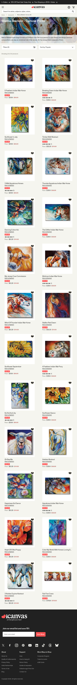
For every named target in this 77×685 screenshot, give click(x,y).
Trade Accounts (42, 659)
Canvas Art (11, 15)
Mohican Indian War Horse (52, 276)
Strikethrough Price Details (27, 668)
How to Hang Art (24, 659)
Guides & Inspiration (25, 665)
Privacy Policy (6, 662)
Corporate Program (43, 656)
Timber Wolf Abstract (50, 137)
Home (3, 15)
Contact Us (22, 672)
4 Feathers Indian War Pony (52, 366)
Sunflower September (13, 366)
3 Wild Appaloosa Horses (14, 183)
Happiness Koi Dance (13, 503)
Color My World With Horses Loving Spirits (57, 550)
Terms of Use (5, 668)
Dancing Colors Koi (12, 230)
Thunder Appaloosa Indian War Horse (56, 183)
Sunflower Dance (48, 413)
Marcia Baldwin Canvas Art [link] (24, 15)
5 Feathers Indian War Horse (15, 90)
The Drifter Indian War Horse (52, 230)
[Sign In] (69, 7)
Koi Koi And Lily (10, 413)
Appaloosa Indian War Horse (52, 503)
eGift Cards (40, 662)
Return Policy (23, 662)
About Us (4, 656)
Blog (3, 672)
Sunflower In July (11, 137)
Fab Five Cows (47, 594)
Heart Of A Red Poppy (13, 550)
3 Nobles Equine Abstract (14, 594)
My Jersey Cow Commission (15, 276)
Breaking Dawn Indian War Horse (54, 90)
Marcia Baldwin (9, 92)
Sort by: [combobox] (45, 47)
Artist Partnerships (7, 665)
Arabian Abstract (48, 459)
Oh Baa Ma (9, 459)
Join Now (41, 634)
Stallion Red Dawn (49, 323)
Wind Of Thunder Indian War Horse (17, 323)
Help (20, 656)
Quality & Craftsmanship (9, 659)
